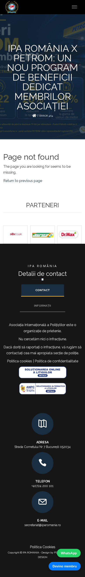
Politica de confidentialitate (56, 361)
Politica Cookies (42, 547)
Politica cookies (19, 361)
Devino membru (65, 566)
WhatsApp (69, 553)
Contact (42, 290)
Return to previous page (22, 181)
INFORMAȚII (42, 305)
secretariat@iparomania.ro (42, 525)
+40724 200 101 (42, 486)
